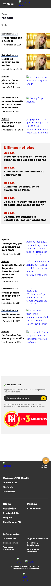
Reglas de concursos (37, 539)
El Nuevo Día (10, 483)
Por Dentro (9, 492)
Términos (28, 404)
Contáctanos (9, 539)
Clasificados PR (12, 522)
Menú (10, 4)
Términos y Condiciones (33, 544)
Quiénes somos (10, 543)
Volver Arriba (44, 466)
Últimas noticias (19, 147)
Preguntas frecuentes (8, 548)
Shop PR (7, 518)
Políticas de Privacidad (33, 550)
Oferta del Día (11, 513)
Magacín (8, 487)
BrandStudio (34, 509)
